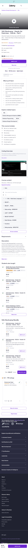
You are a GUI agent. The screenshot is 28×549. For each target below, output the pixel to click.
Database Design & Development (9, 10)
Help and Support (5, 505)
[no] (11, 401)
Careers (3, 481)
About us (3, 479)
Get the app (4, 497)
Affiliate (3, 503)
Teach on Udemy (5, 499)
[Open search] (21, 5)
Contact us (4, 483)
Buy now (14, 65)
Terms (3, 526)
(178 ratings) (11, 42)
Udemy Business (18, 420)
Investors (4, 488)
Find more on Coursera (6, 490)
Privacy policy (4, 521)
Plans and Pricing (5, 501)
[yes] (9, 401)
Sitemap (3, 524)
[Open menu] (2, 5)
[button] (14, 168)
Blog (3, 486)
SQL (19, 10)
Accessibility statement (6, 519)
